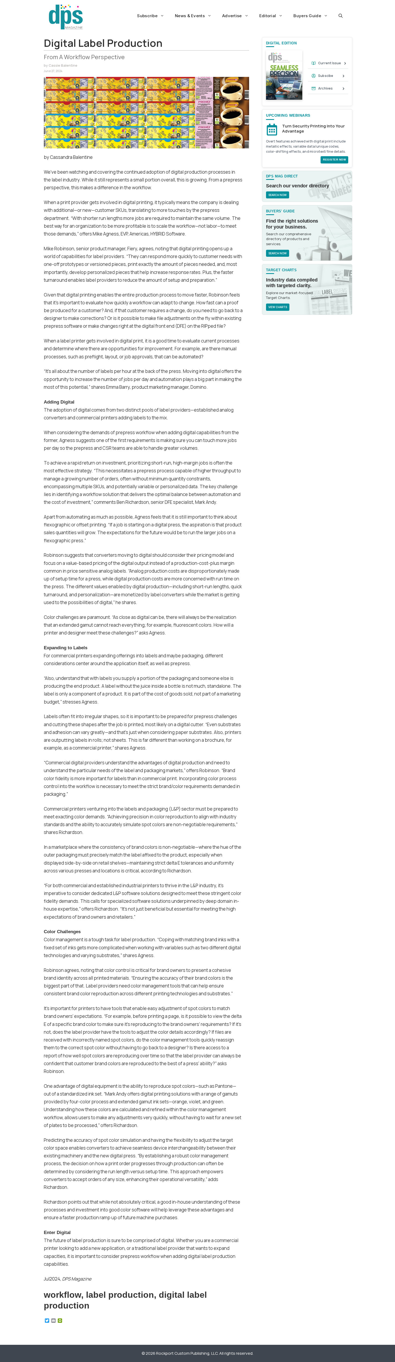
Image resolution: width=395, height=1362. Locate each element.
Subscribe (147, 15)
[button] (340, 15)
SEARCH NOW (277, 195)
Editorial (267, 15)
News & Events (190, 15)
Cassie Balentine (63, 65)
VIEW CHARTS (277, 307)
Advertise (232, 15)
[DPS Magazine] (66, 17)
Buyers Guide (307, 15)
